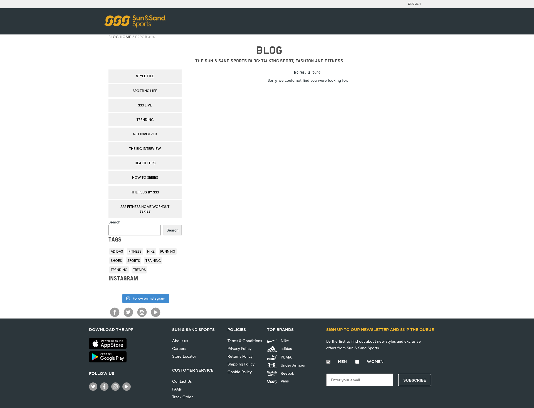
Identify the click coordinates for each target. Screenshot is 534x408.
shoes (116, 260)
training (153, 260)
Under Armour (293, 365)
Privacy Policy (239, 348)
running (167, 251)
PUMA (286, 357)
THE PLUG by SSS (145, 192)
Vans (284, 381)
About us (180, 340)
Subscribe (414, 380)
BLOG (269, 50)
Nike (151, 251)
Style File (145, 75)
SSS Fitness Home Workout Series (144, 209)
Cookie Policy (240, 371)
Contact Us (182, 381)
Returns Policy (240, 356)
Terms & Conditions (245, 340)
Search (114, 222)
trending (119, 269)
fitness (135, 251)
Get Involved (145, 133)
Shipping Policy (241, 364)
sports (133, 260)
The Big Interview (145, 148)
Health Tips (145, 162)
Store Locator (184, 356)
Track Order (182, 396)
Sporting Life (145, 90)
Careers (179, 348)
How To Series (145, 177)
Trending (145, 119)
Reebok (287, 373)
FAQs (177, 389)
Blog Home (119, 36)
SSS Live (145, 105)
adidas (117, 251)
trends (139, 269)
